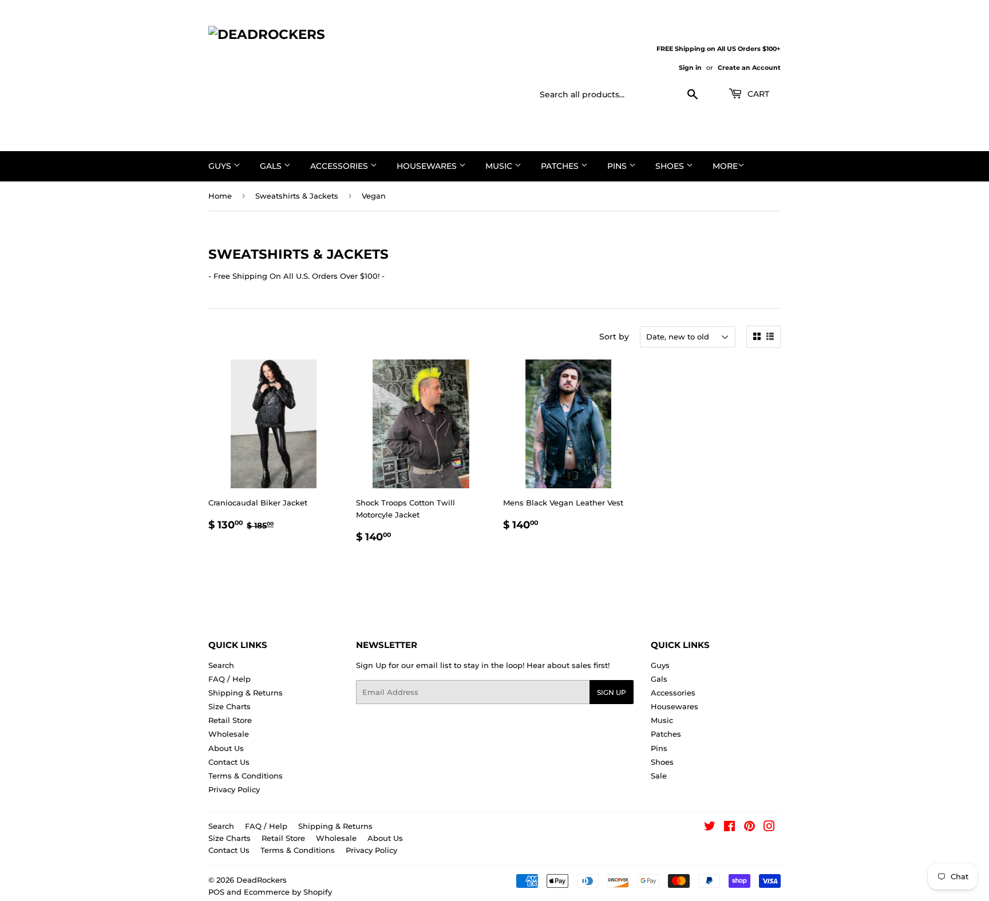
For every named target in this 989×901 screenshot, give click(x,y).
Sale (659, 775)
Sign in (690, 68)
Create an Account (749, 68)
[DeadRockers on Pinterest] (749, 827)
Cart (757, 94)
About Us (226, 748)
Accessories (340, 166)
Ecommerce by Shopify (288, 891)
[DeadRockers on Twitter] (709, 827)
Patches (561, 166)
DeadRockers (261, 879)
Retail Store (230, 720)
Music (500, 166)
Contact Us (229, 761)
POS (216, 891)
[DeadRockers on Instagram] (769, 827)
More (725, 166)
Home (220, 195)
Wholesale (228, 733)
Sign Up (611, 692)
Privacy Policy (234, 789)
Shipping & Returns (245, 692)
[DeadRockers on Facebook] (729, 827)
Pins (618, 166)
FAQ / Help (229, 678)
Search (221, 665)
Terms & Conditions (245, 775)
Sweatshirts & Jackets (296, 195)
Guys (221, 166)
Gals (272, 166)
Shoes (670, 166)
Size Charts (229, 706)
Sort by (614, 336)
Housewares (428, 166)
